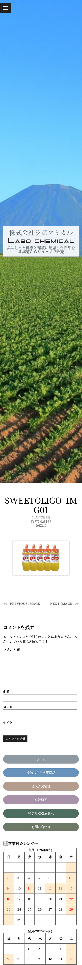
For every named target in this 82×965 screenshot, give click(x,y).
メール (8, 707)
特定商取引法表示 (41, 813)
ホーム (41, 759)
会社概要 (41, 800)
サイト (8, 722)
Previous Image (25, 603)
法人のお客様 (41, 786)
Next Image (61, 603)
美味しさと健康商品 (41, 773)
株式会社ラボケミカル (41, 232)
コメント (11, 649)
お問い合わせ (41, 827)
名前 (6, 691)
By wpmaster (41, 521)
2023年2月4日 (41, 517)
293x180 (41, 525)
